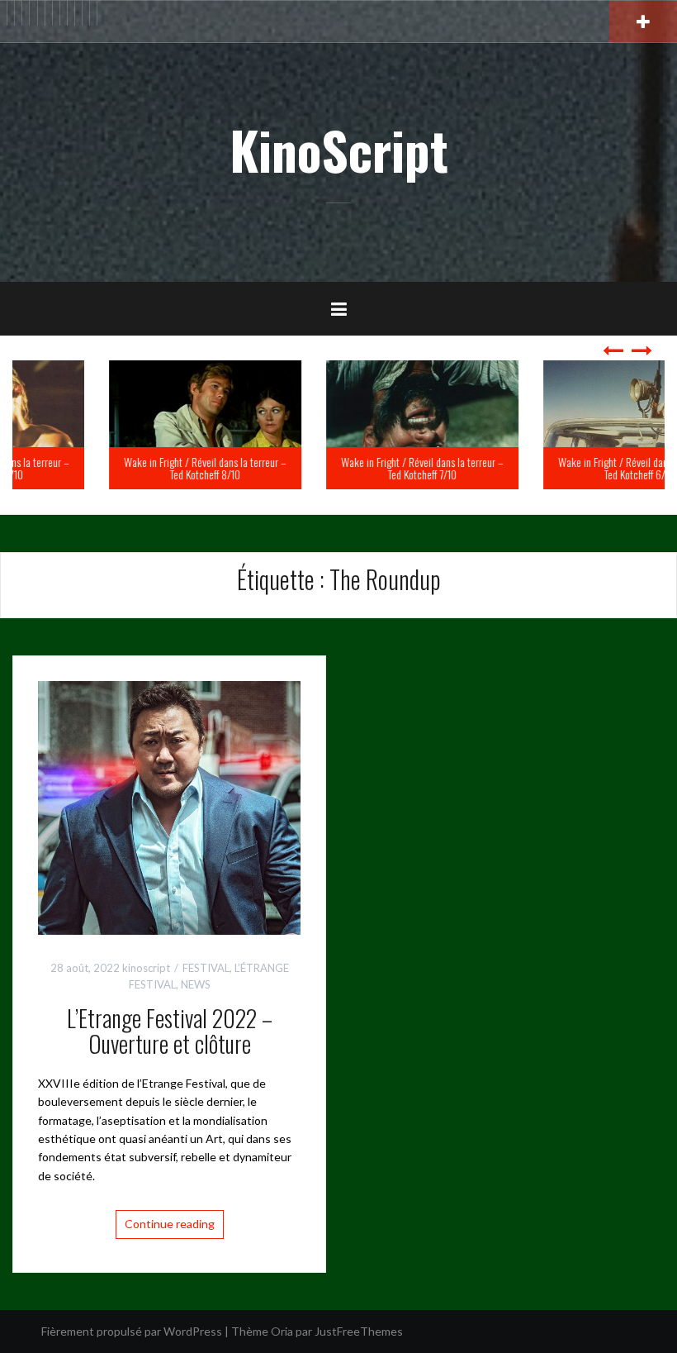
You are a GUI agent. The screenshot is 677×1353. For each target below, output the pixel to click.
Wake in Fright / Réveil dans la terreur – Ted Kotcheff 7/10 (338, 468)
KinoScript (339, 150)
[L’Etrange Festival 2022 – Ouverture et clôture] (169, 806)
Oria (282, 1331)
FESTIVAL (206, 967)
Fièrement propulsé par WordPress (131, 1331)
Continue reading (170, 1224)
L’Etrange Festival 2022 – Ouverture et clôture (169, 1030)
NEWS (196, 984)
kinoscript (146, 967)
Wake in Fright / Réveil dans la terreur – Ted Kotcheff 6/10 (555, 468)
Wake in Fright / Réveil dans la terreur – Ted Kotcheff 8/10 (121, 468)
